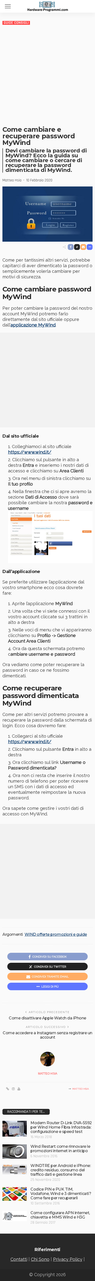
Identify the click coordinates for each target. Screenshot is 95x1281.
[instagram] (13, 1089)
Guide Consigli (16, 23)
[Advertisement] (47, 75)
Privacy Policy (67, 1259)
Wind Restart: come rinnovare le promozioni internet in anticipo (60, 1148)
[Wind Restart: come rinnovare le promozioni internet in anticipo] (14, 1151)
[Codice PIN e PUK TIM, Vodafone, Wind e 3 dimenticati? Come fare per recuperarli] (14, 1194)
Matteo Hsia (11, 180)
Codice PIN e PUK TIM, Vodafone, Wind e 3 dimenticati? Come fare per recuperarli (60, 1193)
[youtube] (19, 1089)
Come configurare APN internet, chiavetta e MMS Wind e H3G (60, 1214)
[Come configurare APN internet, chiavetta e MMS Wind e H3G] (14, 1216)
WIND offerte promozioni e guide (56, 934)
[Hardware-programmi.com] (47, 5)
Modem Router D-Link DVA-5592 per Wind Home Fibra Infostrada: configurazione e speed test (61, 1127)
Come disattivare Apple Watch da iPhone (47, 1018)
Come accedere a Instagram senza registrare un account (47, 1035)
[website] (7, 1089)
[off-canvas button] (8, 6)
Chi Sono (40, 1259)
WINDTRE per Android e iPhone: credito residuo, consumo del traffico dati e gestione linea (60, 1170)
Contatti (18, 1259)
